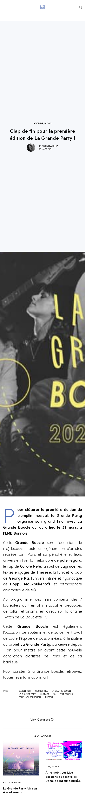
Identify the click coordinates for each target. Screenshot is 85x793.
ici (44, 677)
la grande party (27, 694)
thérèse (49, 697)
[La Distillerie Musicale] (42, 7)
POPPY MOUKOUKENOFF (30, 697)
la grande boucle (61, 691)
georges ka (41, 691)
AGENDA (38, 123)
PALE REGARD (66, 694)
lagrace (44, 694)
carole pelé (25, 691)
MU (54, 694)
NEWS (47, 123)
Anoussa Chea (50, 146)
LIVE (48, 766)
